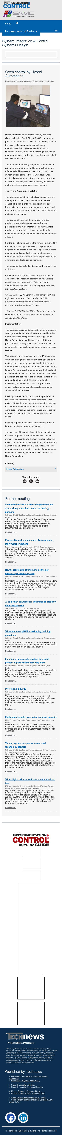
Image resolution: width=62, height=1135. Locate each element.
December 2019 (11, 81)
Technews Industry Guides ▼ (21, 31)
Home (8, 23)
